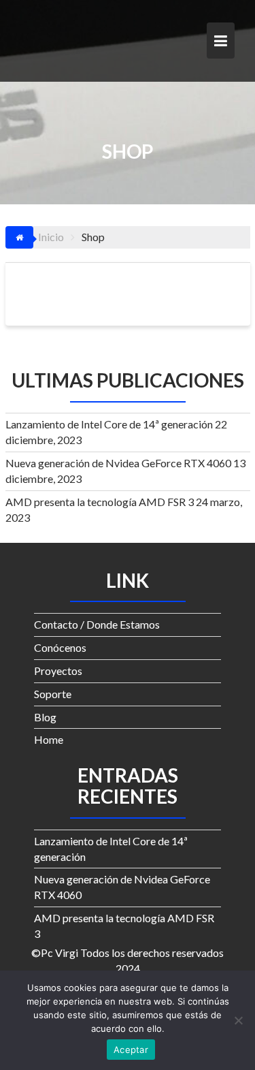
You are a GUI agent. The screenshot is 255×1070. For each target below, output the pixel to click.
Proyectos (58, 670)
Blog (45, 716)
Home (48, 739)
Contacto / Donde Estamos (97, 624)
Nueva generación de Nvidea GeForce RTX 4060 (118, 462)
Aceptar (131, 1049)
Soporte (52, 693)
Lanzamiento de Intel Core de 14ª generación (109, 424)
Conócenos (60, 647)
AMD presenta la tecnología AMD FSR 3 (99, 501)
